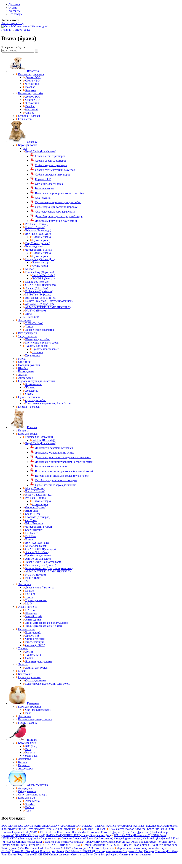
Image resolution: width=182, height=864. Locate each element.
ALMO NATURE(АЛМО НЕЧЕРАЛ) (70, 825)
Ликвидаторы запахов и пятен (43, 625)
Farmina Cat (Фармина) (39, 436)
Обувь (29, 393)
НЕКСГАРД (88, 851)
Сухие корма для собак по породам (56, 206)
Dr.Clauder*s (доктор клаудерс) (127, 828)
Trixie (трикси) (10, 848)
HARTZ (30, 609)
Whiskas (44, 848)
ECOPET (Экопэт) (43, 278)
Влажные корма (44, 188)
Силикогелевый (35, 638)
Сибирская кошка (60, 854)
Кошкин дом (47, 851)
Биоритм (30, 90)
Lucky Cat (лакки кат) (46, 838)
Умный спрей (33, 616)
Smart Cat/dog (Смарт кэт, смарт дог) (155, 844)
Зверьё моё (32, 851)
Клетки (22, 762)
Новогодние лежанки (109, 851)
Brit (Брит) (31, 510)
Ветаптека (33, 70)
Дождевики (32, 390)
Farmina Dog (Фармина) (39, 272)
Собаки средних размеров (50, 160)
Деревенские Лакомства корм (43, 561)
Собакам (32, 141)
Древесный (32, 635)
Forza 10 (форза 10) (112, 832)
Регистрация (9, 23)
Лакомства (24, 320)
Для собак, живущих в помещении (56, 220)
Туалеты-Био (33, 654)
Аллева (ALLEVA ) (37, 552)
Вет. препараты (27, 332)
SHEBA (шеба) (123, 844)
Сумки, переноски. (29, 397)
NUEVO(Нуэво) (96, 841)
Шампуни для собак (37, 339)
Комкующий (33, 632)
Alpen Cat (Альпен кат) (108, 825)
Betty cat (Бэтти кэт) (39, 828)
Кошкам (32, 427)
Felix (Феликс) (34, 523)
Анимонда (79, 848)
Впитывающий (34, 641)
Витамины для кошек (31, 74)
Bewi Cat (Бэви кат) (37, 542)
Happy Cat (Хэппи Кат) (39, 494)
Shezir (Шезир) (34, 529)
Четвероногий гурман (38, 526)
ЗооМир (30, 804)
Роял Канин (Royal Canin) (17, 854)
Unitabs (29, 112)
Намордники (26, 371)
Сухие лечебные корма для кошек (55, 484)
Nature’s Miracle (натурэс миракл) (65, 841)
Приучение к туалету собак (41, 342)
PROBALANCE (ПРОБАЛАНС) (60, 844)
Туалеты (23, 648)
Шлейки (23, 368)
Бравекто (108, 848)
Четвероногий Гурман (38, 249)
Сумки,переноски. (29, 677)
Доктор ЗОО (33, 77)
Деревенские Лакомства (39, 587)
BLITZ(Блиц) (31, 316)
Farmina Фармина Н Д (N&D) (19, 832)
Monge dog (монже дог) (128, 838)
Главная (6, 29)
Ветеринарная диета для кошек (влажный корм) (64, 471)
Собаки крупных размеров (51, 165)
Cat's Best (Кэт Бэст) (94, 828)
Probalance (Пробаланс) (39, 291)
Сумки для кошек (35, 680)
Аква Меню (32, 800)
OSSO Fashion (139, 841)
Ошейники (24, 361)
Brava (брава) (23, 29)
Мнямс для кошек (36, 545)
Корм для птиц (27, 742)
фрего (114, 854)
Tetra (28, 810)
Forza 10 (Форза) (35, 227)
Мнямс (29, 268)
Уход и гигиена (27, 336)
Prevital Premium (29, 844)
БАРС (90, 848)
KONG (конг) (159, 835)
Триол (29, 326)
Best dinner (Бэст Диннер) (40, 297)
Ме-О (28, 603)
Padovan (30, 752)
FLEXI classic (48, 832)
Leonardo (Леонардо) (37, 517)
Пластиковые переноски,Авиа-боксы (47, 683)
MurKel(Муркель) (31, 841)
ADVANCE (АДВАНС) (39, 304)
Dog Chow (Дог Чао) (37, 243)
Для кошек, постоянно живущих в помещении (63, 457)
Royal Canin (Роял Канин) (40, 151)
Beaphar (30, 86)
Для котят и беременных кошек (54, 447)
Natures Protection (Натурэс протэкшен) (49, 300)
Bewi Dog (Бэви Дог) (38, 233)
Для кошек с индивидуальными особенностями (64, 461)
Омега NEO (32, 80)
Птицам (32, 739)
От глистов (25, 119)
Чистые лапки (142, 854)
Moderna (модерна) (73, 838)
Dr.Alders (30, 536)
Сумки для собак (35, 400)
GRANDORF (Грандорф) (40, 284)
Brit (25, 148)
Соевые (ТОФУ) (35, 645)
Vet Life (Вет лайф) (43, 440)
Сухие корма (42, 197)
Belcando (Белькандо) (38, 230)
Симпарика (78, 854)
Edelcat (29, 539)
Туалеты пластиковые (45, 348)
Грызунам (33, 703)
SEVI (26, 581)
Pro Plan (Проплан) (36, 224)
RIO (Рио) (31, 746)
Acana (15, 825)
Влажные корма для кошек (51, 466)
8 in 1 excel (31, 109)
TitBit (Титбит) (34, 323)
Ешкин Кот (19, 851)
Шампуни (31, 613)
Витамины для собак (30, 93)
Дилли (29, 313)
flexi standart (79, 832)
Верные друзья (34, 246)
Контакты (14, 10)
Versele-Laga (30, 755)
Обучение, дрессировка (49, 183)
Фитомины (32, 83)
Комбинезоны (33, 384)
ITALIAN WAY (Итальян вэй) (132, 835)
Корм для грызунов (30, 706)
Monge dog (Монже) (37, 281)
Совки (29, 657)
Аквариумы (25, 788)
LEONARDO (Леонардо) (16, 838)
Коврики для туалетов (38, 661)
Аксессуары (25, 377)
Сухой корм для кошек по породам (56, 480)
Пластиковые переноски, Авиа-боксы (48, 403)
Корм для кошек (28, 433)
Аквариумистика (37, 784)
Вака (28, 749)
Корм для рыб (26, 797)
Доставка (14, 4)
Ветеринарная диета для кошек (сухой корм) (62, 475)
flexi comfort (64, 832)
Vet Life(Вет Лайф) (43, 275)
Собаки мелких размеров (50, 156)
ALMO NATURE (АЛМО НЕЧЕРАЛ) (48, 307)
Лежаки (23, 374)
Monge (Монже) (34, 488)
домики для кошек (36, 667)
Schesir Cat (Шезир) (94, 844)
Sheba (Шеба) (33, 513)
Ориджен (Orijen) (132, 851)
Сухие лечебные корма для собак (55, 211)
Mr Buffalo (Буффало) (38, 294)
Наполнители (26, 629)
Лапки (60, 851)
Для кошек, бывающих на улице (54, 452)
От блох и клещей (29, 115)
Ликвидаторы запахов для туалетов (46, 622)
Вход (20, 23)
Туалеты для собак (36, 345)
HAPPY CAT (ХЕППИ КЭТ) (63, 835)
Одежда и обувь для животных (36, 381)
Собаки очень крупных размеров (55, 169)
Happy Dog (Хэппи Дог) (40, 259)
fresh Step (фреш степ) (138, 832)
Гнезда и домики (28, 722)
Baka (28, 712)
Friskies (156, 832)
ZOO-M (6, 825)
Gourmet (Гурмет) (35, 507)
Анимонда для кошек (38, 558)
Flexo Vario (93, 832)
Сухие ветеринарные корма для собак (58, 202)
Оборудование (27, 791)
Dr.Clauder (31, 533)
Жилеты (30, 387)
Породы (149, 851)
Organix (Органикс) (118, 841)
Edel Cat (30, 593)
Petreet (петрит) (157, 841)
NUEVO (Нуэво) (35, 310)
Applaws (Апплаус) (133, 825)
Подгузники (32, 355)
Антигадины (33, 619)
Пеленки (37, 352)
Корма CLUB (43, 179)
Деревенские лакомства (39, 329)
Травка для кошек (36, 600)
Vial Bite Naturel (29, 848)
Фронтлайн (126, 854)
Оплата (13, 7)
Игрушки (24, 430)
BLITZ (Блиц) (33, 577)
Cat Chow (31, 520)
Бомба (98, 848)
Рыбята (29, 807)
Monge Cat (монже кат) (99, 838)
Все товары (15, 13)
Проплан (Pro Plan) (166, 851)
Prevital (172, 841)
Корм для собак (27, 144)
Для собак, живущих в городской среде (58, 216)
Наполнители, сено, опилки (35, 719)
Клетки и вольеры (29, 406)
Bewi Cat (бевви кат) (63, 828)
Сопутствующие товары (32, 794)
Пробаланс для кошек (38, 555)
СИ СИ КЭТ (41, 854)
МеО (68, 851)
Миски (22, 358)
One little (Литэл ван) (37, 709)
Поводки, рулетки (29, 364)
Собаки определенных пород (52, 174)
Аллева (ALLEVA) (36, 288)
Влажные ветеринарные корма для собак (59, 193)
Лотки (29, 651)
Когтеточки (25, 674)
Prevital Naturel (10, 844)
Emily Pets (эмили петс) (161, 828)
